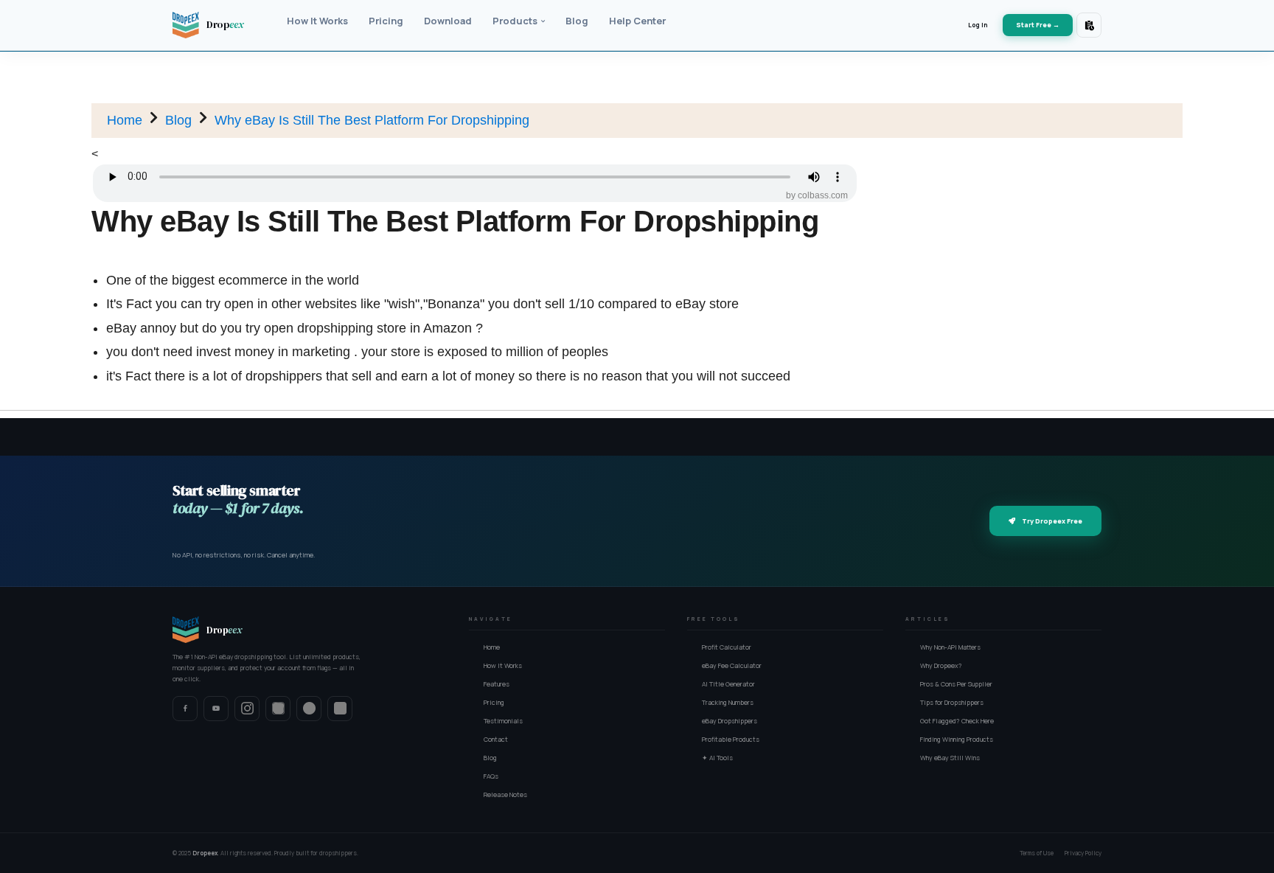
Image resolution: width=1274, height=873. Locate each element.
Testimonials (503, 721)
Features (496, 684)
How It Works (503, 665)
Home (124, 120)
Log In (977, 25)
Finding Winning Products (956, 739)
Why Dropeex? (941, 665)
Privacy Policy (1083, 853)
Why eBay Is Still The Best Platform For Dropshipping (372, 120)
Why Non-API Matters (950, 647)
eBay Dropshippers (729, 721)
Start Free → (1037, 25)
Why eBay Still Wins (950, 758)
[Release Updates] (1088, 25)
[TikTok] (277, 708)
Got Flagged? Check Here (957, 721)
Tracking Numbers (727, 702)
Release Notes (505, 794)
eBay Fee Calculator (732, 665)
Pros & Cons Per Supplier (956, 684)
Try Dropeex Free (1052, 521)
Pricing (494, 702)
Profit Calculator (726, 647)
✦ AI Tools (717, 758)
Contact (496, 739)
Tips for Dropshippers (952, 702)
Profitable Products (730, 739)
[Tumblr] (339, 708)
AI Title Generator (728, 684)
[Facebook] (185, 708)
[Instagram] (247, 708)
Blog (178, 120)
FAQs (491, 776)
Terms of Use (1037, 853)
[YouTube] (216, 708)
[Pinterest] (308, 708)
